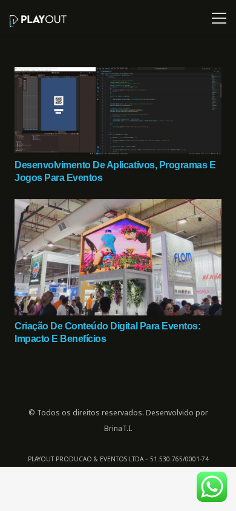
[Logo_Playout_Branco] (38, 21)
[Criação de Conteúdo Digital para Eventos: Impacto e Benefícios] (118, 207)
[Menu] (216, 18)
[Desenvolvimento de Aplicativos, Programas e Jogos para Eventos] (118, 75)
